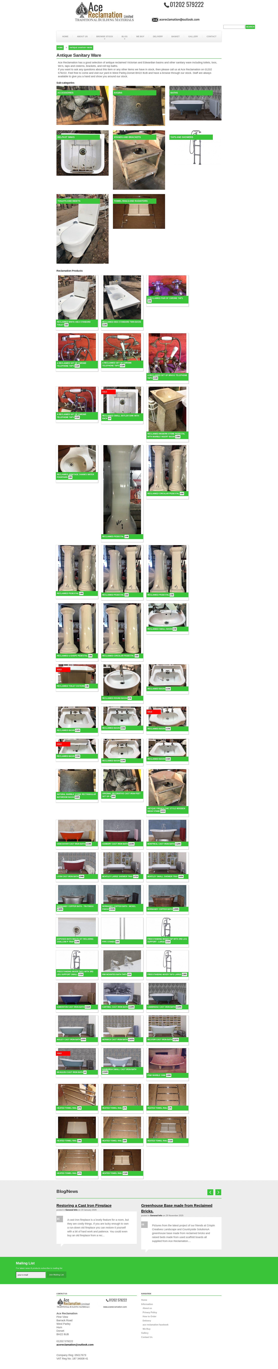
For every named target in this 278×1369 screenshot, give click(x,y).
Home (60, 48)
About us (147, 1308)
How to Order (149, 1316)
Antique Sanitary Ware (81, 48)
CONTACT (211, 36)
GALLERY (193, 36)
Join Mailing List (56, 1274)
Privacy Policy (150, 1312)
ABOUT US (82, 36)
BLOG (125, 36)
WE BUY (140, 36)
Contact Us (146, 1337)
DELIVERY (158, 36)
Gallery (144, 1333)
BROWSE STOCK (104, 36)
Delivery (147, 1320)
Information (147, 1304)
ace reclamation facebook (155, 1324)
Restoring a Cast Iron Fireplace (83, 1205)
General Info (71, 1210)
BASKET (175, 36)
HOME (65, 36)
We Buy (146, 1329)
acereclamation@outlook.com (75, 1344)
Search (250, 27)
